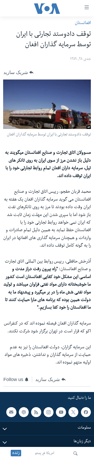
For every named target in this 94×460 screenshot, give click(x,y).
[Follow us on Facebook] (86, 412)
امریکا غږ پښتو (44, 453)
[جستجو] (75, 453)
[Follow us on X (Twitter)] (73, 412)
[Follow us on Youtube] (61, 412)
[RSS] (36, 412)
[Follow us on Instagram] (49, 412)
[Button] (18, 72)
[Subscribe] (11, 412)
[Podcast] (24, 412)
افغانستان (83, 23)
